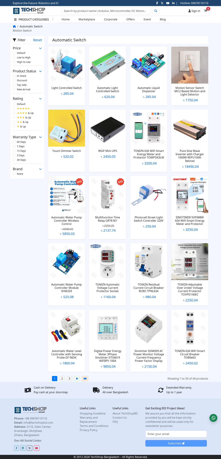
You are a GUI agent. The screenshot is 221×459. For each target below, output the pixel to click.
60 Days (21, 141)
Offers (130, 19)
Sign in (195, 11)
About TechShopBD (125, 413)
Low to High (24, 57)
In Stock (21, 76)
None (20, 173)
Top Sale (22, 84)
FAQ (115, 422)
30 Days (21, 159)
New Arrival (23, 89)
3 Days (21, 155)
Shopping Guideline (92, 413)
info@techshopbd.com (38, 422)
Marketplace (87, 19)
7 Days (21, 146)
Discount (22, 80)
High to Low (24, 62)
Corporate (110, 19)
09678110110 (199, 3)
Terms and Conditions (94, 426)
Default (21, 53)
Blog (163, 19)
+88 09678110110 (35, 418)
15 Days (21, 150)
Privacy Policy (88, 430)
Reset (37, 40)
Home (66, 19)
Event (147, 19)
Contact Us (120, 417)
